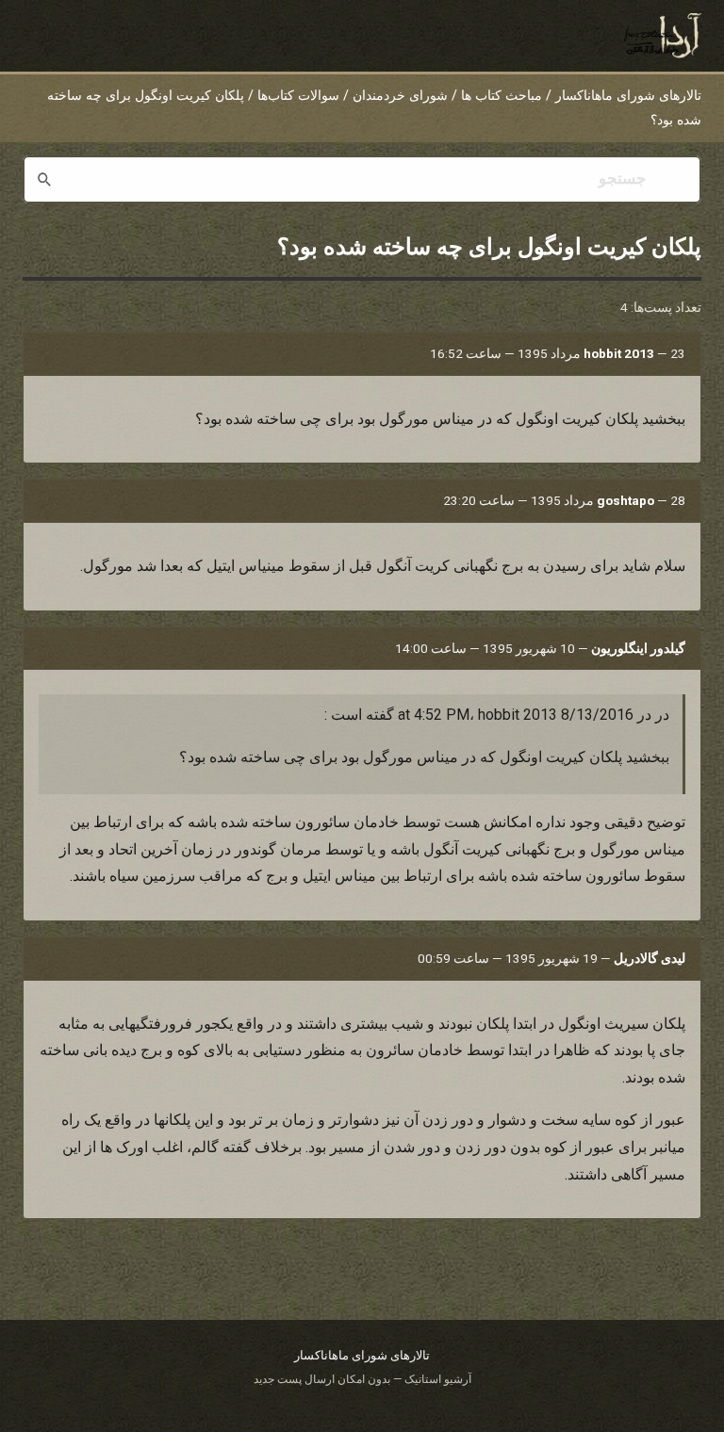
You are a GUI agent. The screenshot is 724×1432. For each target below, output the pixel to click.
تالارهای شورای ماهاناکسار (628, 96)
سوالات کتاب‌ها (298, 96)
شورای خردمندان (400, 96)
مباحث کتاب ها (501, 96)
